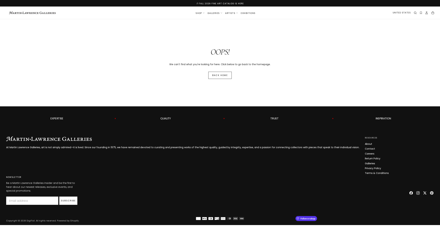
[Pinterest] (432, 193)
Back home (220, 75)
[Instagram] (418, 193)
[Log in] (426, 13)
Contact (370, 148)
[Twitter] (425, 193)
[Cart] (432, 13)
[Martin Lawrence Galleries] (49, 138)
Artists (230, 13)
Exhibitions (248, 13)
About (368, 144)
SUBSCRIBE (68, 200)
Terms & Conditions (377, 173)
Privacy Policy (373, 168)
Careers (369, 153)
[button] (402, 13)
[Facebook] (411, 193)
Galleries (370, 163)
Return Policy (372, 158)
